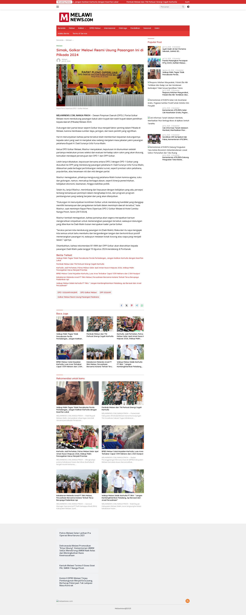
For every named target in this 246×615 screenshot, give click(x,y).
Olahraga (123, 28)
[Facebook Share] (121, 305)
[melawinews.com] (76, 17)
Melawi (72, 28)
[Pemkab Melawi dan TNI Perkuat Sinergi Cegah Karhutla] (100, 324)
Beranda (61, 28)
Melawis (64, 59)
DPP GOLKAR (105, 292)
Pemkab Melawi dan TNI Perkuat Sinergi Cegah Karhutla (123, 2)
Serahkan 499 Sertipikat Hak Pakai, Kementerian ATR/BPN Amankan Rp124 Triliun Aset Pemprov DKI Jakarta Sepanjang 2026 (174, 138)
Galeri (157, 28)
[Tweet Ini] (127, 305)
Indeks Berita (63, 33)
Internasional (109, 28)
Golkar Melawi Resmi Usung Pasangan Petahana (78, 297)
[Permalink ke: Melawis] (58, 60)
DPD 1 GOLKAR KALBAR (67, 292)
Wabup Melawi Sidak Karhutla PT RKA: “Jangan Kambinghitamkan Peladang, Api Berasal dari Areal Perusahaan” (98, 284)
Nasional (147, 28)
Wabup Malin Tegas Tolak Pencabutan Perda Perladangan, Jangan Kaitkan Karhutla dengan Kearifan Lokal (99, 259)
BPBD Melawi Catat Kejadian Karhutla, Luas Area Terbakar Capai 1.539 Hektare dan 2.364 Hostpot (98, 273)
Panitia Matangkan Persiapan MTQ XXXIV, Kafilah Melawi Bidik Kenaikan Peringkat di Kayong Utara (175, 61)
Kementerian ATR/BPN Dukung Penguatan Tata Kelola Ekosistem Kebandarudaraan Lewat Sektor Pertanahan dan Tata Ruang (175, 158)
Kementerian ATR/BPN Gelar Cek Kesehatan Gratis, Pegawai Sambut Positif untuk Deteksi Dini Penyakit (175, 111)
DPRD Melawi (95, 28)
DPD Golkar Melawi (88, 292)
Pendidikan (135, 28)
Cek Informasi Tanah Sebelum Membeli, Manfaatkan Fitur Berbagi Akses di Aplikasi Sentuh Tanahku (175, 129)
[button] (183, 7)
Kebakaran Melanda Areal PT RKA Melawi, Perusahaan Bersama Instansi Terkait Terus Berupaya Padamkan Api (97, 278)
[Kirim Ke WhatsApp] (142, 305)
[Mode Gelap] (188, 7)
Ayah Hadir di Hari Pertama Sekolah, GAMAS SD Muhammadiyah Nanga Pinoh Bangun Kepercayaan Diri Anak (175, 50)
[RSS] (188, 601)
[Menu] (58, 7)
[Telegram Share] (137, 305)
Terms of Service (80, 33)
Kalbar (81, 28)
